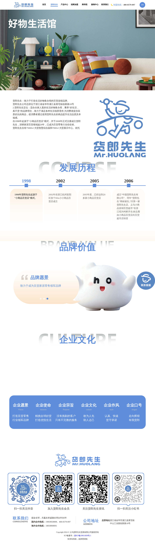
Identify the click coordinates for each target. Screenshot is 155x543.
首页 (44, 4)
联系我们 (105, 4)
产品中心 (64, 4)
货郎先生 (54, 4)
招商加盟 (74, 4)
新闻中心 (94, 4)
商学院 (84, 4)
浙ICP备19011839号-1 (82, 536)
